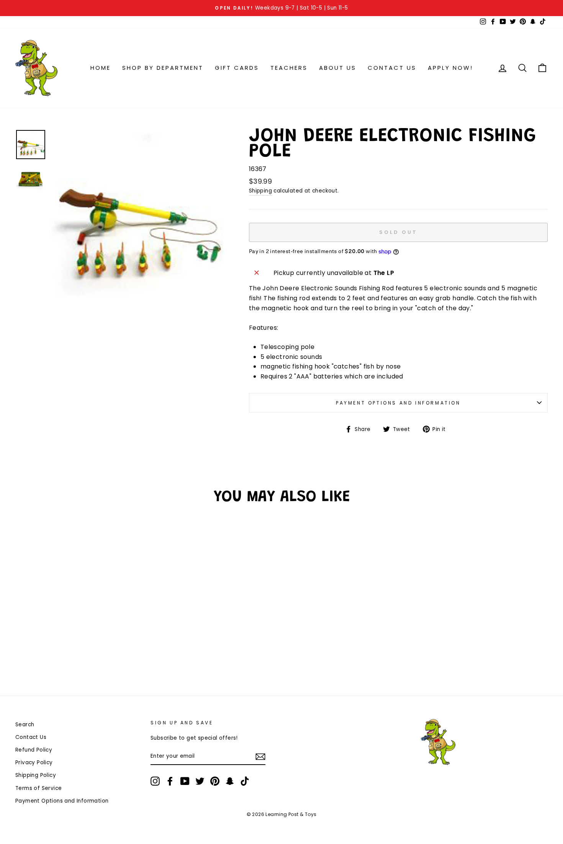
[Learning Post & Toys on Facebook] (170, 781)
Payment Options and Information (398, 403)
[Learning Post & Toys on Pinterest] (214, 781)
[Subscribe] (260, 757)
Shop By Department (162, 68)
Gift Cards (237, 68)
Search (24, 724)
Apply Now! (450, 68)
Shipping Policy (35, 775)
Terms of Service (38, 788)
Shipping (260, 190)
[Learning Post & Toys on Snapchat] (229, 781)
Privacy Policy (34, 762)
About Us (337, 68)
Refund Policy (33, 750)
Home (100, 68)
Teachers (289, 68)
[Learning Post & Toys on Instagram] (155, 781)
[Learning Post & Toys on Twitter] (200, 781)
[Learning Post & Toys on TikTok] (244, 781)
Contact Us (392, 68)
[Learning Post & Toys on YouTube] (185, 781)
